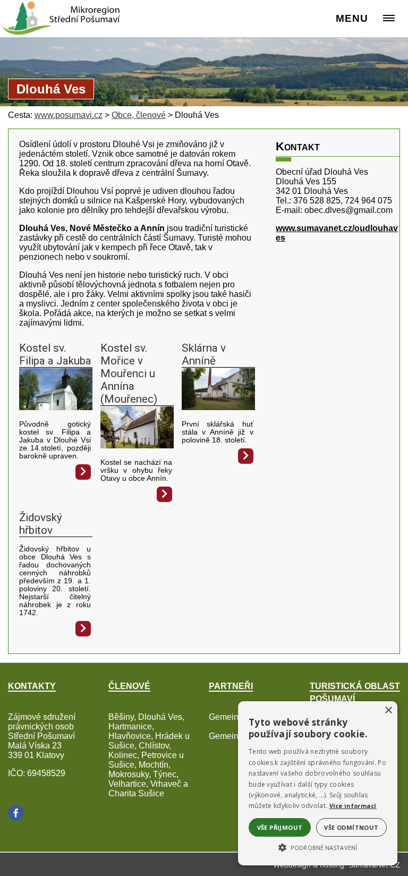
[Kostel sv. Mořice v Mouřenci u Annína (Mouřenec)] (137, 445)
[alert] (317, 783)
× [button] (388, 711)
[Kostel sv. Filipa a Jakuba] (55, 407)
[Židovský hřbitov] (83, 628)
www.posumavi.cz (69, 115)
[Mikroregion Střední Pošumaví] (48, 13)
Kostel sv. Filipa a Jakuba (55, 354)
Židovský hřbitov (40, 524)
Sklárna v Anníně (204, 354)
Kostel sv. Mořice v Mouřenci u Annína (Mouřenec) (128, 373)
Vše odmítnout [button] (351, 827)
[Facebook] (16, 813)
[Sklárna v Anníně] (218, 407)
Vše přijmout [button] (280, 827)
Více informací (353, 806)
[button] (318, 847)
